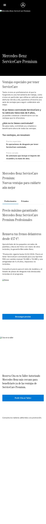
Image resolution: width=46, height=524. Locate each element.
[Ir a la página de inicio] (23, 5)
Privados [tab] (25, 201)
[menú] (5, 5)
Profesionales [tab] (10, 201)
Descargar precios (23, 316)
